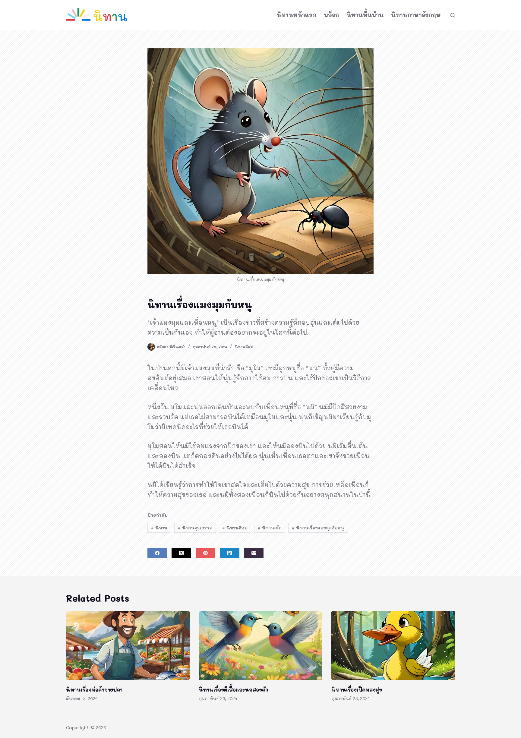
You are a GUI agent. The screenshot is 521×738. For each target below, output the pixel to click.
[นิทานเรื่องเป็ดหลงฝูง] (393, 645)
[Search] (452, 15)
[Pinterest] (205, 553)
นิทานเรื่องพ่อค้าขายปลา (94, 689)
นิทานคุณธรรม (195, 528)
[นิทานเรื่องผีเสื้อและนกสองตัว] (260, 645)
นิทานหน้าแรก (296, 14)
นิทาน (159, 528)
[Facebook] (157, 553)
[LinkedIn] (229, 553)
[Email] (254, 553)
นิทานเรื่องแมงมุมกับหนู (318, 528)
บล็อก (331, 14)
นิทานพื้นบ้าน (365, 14)
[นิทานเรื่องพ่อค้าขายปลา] (128, 645)
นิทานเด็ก (270, 528)
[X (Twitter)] (181, 553)
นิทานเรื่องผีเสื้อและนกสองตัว (233, 689)
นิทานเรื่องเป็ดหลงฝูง (356, 689)
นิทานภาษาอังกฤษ (416, 14)
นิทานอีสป (244, 346)
